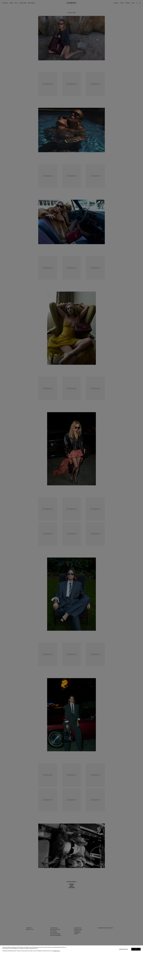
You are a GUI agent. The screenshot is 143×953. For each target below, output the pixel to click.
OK (136, 949)
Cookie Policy (56, 950)
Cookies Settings (123, 949)
